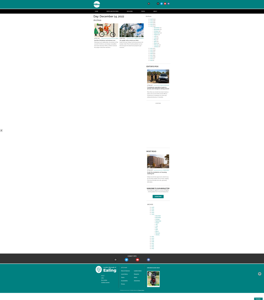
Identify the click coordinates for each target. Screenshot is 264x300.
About (155, 11)
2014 (151, 60)
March (155, 43)
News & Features (125, 270)
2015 (151, 58)
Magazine (130, 11)
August (156, 34)
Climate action (137, 38)
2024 (151, 22)
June (155, 38)
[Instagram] (158, 3)
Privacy (123, 284)
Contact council (105, 282)
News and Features (112, 11)
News (117, 38)
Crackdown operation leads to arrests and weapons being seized (158, 88)
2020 (151, 50)
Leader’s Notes (137, 270)
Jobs (102, 277)
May (155, 39)
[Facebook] (168, 3)
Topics (143, 11)
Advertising (137, 280)
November (157, 29)
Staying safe (166, 85)
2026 (151, 19)
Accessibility (124, 280)
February (156, 45)
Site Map (124, 267)
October (156, 31)
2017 (151, 55)
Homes (164, 170)
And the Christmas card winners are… (105, 40)
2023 (151, 24)
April (155, 41)
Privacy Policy (141, 290)
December (156, 27)
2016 (151, 57)
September (157, 33)
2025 (151, 21)
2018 (151, 53)
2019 (151, 51)
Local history (124, 274)
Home (96, 11)
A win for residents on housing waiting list (157, 172)
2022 (151, 26)
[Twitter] (161, 3)
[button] (149, 4)
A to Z (102, 275)
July (155, 36)
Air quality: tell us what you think (129, 40)
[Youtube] (165, 3)
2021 (151, 48)
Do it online (104, 280)
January (156, 46)
